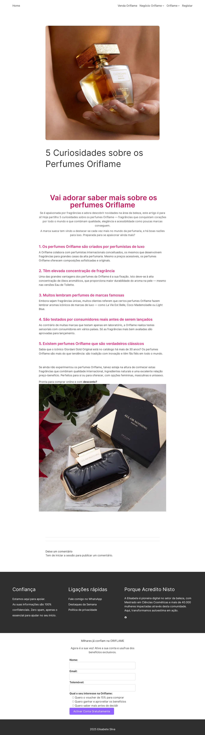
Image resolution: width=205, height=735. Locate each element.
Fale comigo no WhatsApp (85, 599)
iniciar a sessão (65, 555)
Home (16, 5)
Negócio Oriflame (151, 5)
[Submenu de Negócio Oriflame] (163, 5)
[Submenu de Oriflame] (179, 5)
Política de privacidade (82, 609)
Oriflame (172, 5)
